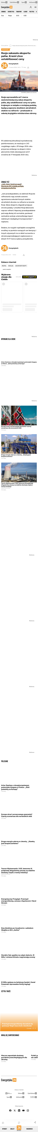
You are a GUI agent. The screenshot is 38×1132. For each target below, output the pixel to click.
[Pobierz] (28, 67)
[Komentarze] (19, 1123)
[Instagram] (28, 1110)
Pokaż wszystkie (7, 269)
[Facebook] (10, 1110)
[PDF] (24, 255)
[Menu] (35, 7)
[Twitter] (15, 1110)
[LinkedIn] (19, 1110)
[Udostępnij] (35, 1122)
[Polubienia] (3, 1123)
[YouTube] (23, 1110)
